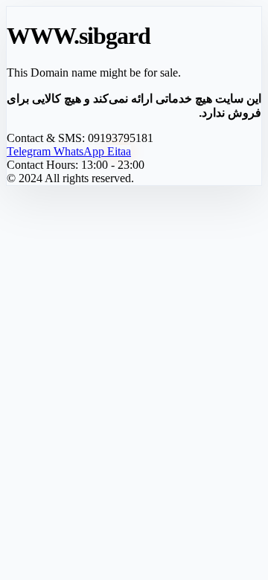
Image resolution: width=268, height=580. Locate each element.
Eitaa (119, 151)
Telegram (30, 151)
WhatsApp (80, 151)
